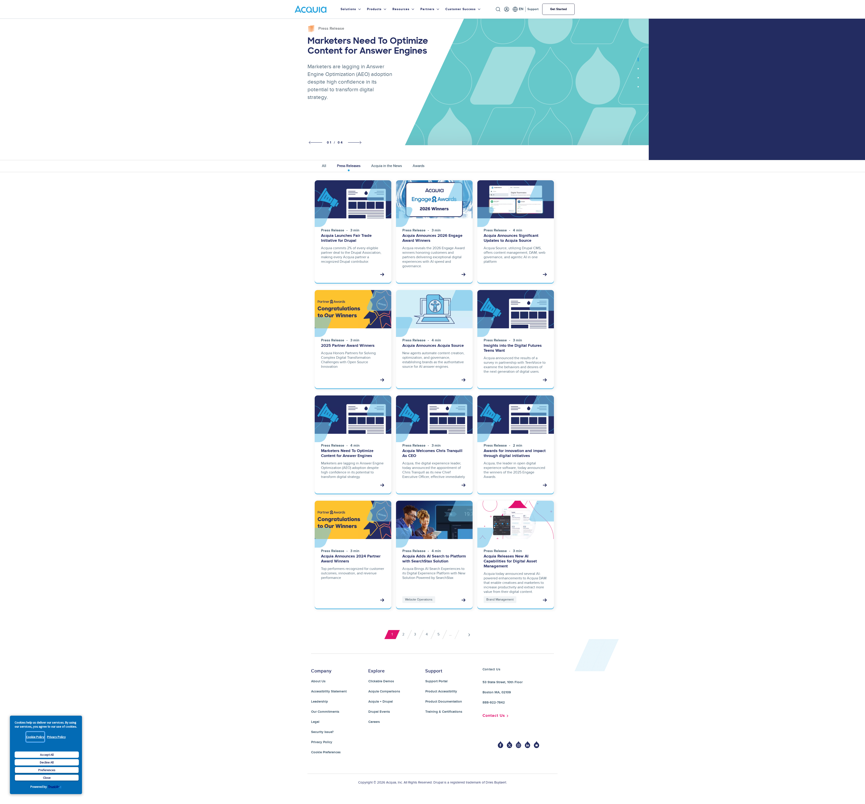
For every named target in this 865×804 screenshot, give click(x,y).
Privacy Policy (56, 737)
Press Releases (348, 166)
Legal (315, 722)
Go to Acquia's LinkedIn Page (527, 744)
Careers (374, 722)
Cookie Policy (35, 737)
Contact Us (494, 715)
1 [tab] (638, 61)
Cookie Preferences (326, 752)
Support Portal (436, 681)
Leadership (319, 701)
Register (506, 9)
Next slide (355, 142)
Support (533, 9)
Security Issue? (322, 732)
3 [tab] (638, 80)
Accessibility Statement (329, 691)
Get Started (558, 9)
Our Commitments (325, 712)
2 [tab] (638, 70)
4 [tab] (638, 89)
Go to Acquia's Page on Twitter (509, 744)
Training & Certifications (443, 712)
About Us (318, 681)
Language (518, 9)
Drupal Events (379, 712)
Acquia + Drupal (380, 701)
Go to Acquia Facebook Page (500, 744)
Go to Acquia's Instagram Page (518, 744)
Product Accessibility (441, 691)
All (324, 166)
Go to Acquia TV (536, 744)
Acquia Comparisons (384, 691)
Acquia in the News (386, 166)
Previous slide (314, 143)
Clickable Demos (381, 681)
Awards (418, 166)
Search (498, 9)
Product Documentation (443, 701)
